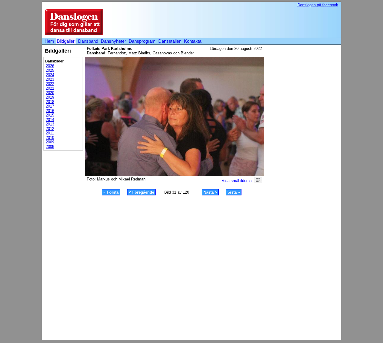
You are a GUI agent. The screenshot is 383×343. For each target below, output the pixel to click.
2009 (50, 142)
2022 (50, 84)
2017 (50, 106)
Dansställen (169, 41)
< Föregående (141, 192)
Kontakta (192, 41)
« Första (111, 192)
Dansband (88, 41)
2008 (50, 146)
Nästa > (210, 192)
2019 (50, 97)
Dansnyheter (113, 41)
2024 (50, 75)
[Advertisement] (229, 22)
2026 (50, 66)
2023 (50, 79)
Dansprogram (142, 41)
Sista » (233, 192)
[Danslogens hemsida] (72, 33)
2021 (50, 88)
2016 (50, 110)
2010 (50, 137)
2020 (50, 93)
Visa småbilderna (237, 180)
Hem (49, 41)
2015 (50, 115)
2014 (50, 119)
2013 (50, 124)
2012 (50, 128)
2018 (50, 101)
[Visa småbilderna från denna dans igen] (258, 182)
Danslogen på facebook (317, 5)
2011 (50, 133)
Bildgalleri (66, 41)
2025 (50, 70)
